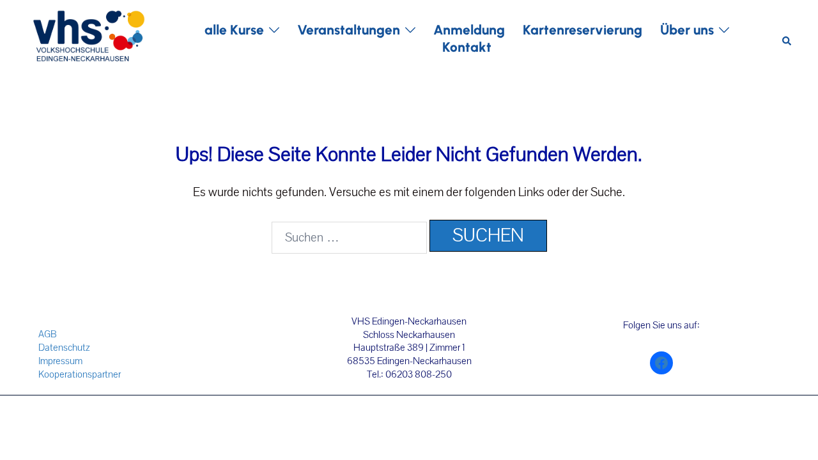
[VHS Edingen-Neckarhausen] (88, 37)
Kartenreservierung (582, 30)
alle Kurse (234, 30)
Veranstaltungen (348, 30)
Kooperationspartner (79, 374)
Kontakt (466, 47)
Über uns (687, 30)
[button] (787, 38)
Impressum (60, 361)
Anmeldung (469, 30)
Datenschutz (64, 347)
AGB (47, 334)
